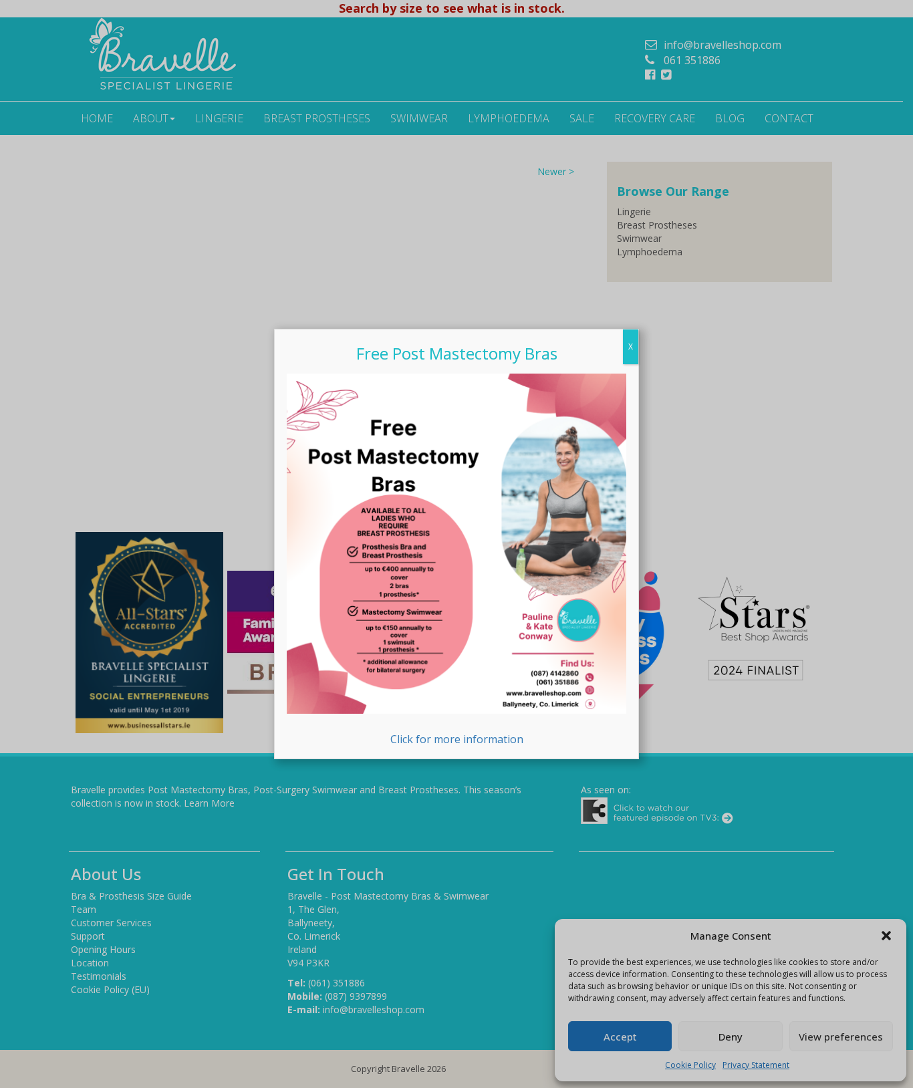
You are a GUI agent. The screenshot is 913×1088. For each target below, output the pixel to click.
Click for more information (456, 739)
